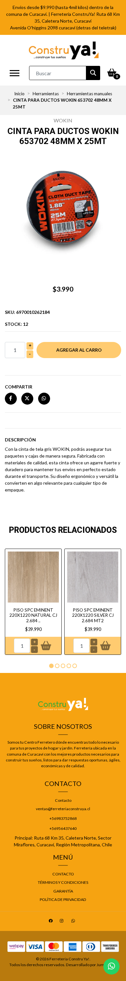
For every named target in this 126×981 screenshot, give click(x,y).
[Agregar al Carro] (45, 645)
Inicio (19, 93)
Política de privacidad (63, 899)
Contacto (63, 800)
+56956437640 (63, 828)
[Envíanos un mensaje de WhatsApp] (111, 966)
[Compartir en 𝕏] (27, 398)
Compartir (18, 386)
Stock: (16, 324)
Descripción (20, 439)
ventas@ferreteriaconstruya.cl (63, 808)
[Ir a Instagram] (62, 921)
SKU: (27, 312)
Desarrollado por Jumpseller (91, 964)
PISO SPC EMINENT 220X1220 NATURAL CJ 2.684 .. (33, 615)
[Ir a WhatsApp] (74, 921)
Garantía (63, 891)
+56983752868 (63, 818)
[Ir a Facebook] (51, 921)
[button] (51, 666)
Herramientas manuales (89, 93)
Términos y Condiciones (63, 882)
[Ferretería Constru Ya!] (63, 50)
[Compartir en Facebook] (11, 398)
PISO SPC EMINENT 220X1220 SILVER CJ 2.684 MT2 (93, 615)
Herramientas (46, 93)
